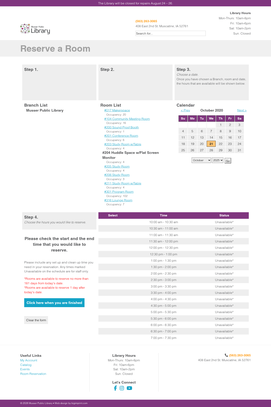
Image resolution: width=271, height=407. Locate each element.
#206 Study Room (117, 175)
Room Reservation (33, 374)
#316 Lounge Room (118, 200)
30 (230, 150)
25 (183, 150)
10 (239, 131)
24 (239, 144)
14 (211, 137)
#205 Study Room (117, 166)
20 (202, 144)
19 (192, 144)
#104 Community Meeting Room (127, 119)
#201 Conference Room (121, 136)
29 (220, 150)
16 (230, 137)
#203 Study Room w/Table (122, 144)
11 (183, 137)
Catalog (26, 365)
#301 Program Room (119, 192)
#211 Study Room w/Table (122, 183)
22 (220, 144)
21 (211, 144)
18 (183, 144)
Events (25, 369)
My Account (28, 360)
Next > (242, 110)
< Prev (185, 110)
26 (192, 150)
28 (211, 150)
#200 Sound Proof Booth (121, 127)
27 (202, 150)
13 (202, 137)
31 (239, 150)
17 (239, 137)
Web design (61, 403)
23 (230, 144)
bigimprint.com (79, 403)
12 (192, 137)
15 (220, 137)
